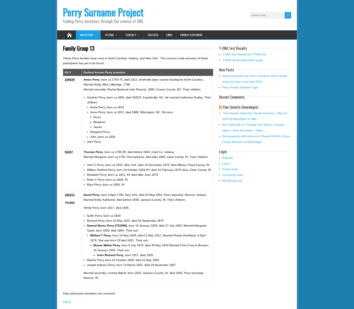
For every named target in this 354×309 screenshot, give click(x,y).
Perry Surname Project (103, 12)
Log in (67, 301)
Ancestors (86, 35)
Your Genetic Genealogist (241, 107)
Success (153, 35)
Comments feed (232, 175)
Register (227, 157)
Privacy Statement (191, 35)
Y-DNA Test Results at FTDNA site (244, 54)
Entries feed (230, 169)
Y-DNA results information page (242, 60)
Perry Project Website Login (240, 87)
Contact (131, 35)
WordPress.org (232, 180)
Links (169, 35)
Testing (109, 35)
